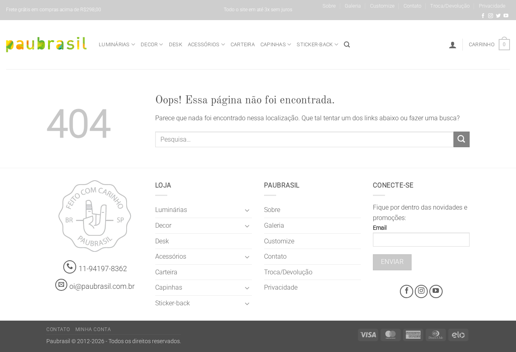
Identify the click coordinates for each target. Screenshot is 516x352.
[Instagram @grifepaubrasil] (490, 16)
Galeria (353, 6)
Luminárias (114, 44)
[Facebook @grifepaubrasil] (483, 16)
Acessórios (204, 44)
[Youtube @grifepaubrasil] (506, 16)
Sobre (329, 6)
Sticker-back (315, 44)
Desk (175, 44)
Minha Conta (93, 329)
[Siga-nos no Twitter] (498, 16)
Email (380, 227)
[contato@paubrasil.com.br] (61, 285)
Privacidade (492, 6)
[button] (453, 45)
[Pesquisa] (347, 44)
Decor (149, 44)
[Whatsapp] (70, 267)
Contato (412, 6)
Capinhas (273, 44)
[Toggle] (247, 210)
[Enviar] (462, 139)
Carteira (243, 44)
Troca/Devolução (450, 6)
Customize (382, 6)
